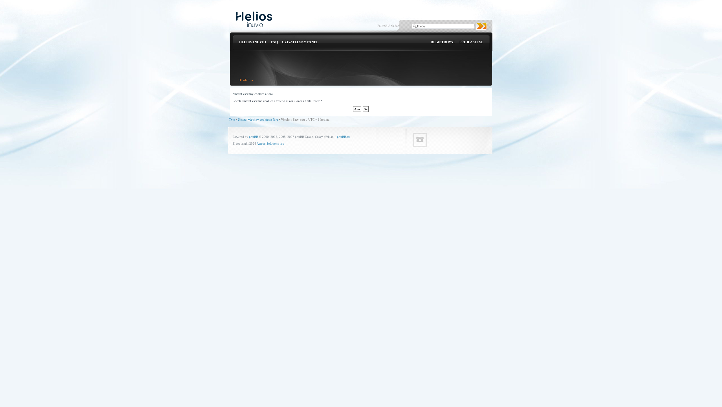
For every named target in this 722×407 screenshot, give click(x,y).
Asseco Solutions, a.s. (271, 143)
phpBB (253, 136)
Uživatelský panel (300, 42)
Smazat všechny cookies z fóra (258, 119)
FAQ (274, 42)
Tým (232, 119)
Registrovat (443, 42)
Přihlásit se (471, 42)
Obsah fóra (246, 80)
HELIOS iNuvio (252, 42)
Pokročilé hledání (388, 25)
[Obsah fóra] (254, 19)
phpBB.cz (343, 136)
